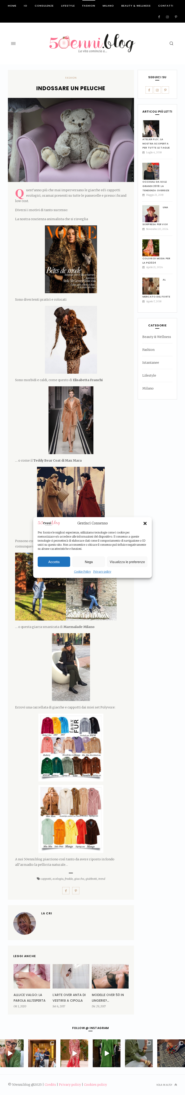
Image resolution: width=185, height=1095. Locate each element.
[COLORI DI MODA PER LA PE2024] (152, 247)
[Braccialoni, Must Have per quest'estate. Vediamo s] (139, 1053)
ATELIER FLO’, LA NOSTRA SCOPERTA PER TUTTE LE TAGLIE (156, 143)
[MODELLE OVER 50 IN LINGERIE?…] (110, 976)
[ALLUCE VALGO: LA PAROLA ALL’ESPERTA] (32, 976)
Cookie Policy (82, 571)
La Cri (46, 913)
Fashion (88, 5)
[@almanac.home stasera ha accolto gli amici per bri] (42, 1053)
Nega (89, 561)
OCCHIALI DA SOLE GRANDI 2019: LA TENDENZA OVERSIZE (155, 186)
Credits (50, 1085)
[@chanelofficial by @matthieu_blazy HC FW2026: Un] (74, 1053)
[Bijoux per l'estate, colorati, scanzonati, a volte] (171, 1053)
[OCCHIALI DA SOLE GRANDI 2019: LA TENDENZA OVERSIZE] (152, 171)
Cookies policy (95, 1085)
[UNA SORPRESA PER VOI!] (152, 213)
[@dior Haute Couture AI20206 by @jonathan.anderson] (106, 1053)
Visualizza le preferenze (127, 561)
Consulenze (44, 5)
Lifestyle (68, 5)
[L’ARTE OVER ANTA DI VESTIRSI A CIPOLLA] (71, 976)
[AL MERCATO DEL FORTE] (152, 286)
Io (25, 5)
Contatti (165, 5)
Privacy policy (102, 571)
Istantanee (150, 363)
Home (12, 5)
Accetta (54, 561)
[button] (145, 523)
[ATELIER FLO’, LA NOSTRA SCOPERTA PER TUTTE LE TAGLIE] (152, 128)
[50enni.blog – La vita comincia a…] (92, 37)
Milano (108, 5)
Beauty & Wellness (136, 5)
